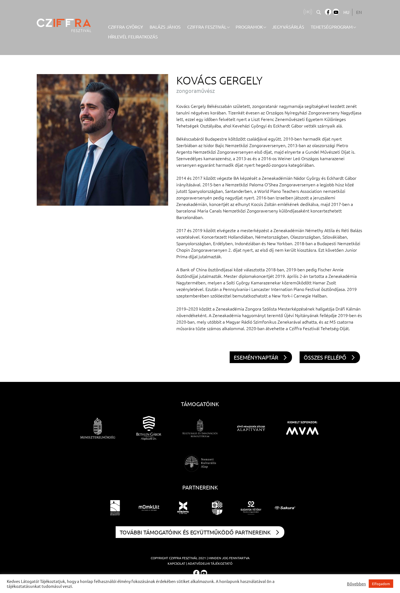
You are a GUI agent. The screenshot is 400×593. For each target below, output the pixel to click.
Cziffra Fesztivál (183, 558)
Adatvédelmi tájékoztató (210, 563)
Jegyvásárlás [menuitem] (288, 26)
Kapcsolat (176, 563)
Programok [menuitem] (249, 26)
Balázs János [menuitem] (165, 26)
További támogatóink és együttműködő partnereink (195, 532)
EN (359, 12)
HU (346, 12)
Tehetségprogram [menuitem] (332, 26)
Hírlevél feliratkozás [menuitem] (133, 36)
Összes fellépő (325, 357)
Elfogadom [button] (381, 583)
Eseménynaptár (256, 357)
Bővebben (356, 583)
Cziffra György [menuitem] (125, 26)
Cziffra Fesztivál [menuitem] (206, 26)
